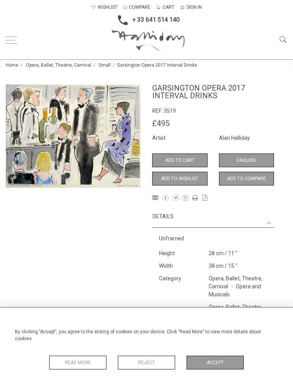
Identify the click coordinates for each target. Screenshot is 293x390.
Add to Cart (180, 160)
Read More (78, 362)
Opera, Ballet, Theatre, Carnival (58, 65)
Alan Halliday (234, 138)
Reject (146, 362)
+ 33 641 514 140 (156, 19)
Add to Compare (246, 178)
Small (105, 65)
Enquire (246, 160)
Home (12, 65)
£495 (160, 123)
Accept (215, 362)
